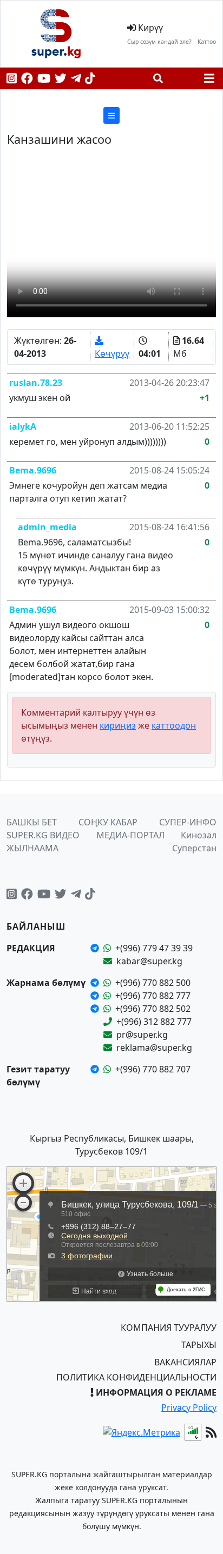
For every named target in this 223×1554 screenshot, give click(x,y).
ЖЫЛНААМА (32, 848)
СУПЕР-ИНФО (188, 822)
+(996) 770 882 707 (153, 1069)
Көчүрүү (112, 353)
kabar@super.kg (149, 961)
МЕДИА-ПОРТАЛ (130, 835)
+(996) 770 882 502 (153, 1009)
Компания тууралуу (169, 1327)
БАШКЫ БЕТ (31, 822)
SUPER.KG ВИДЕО (43, 835)
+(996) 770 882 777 (153, 996)
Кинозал (199, 835)
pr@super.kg (142, 1035)
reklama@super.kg (154, 1047)
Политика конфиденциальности (136, 1377)
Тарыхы (199, 1345)
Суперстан (194, 848)
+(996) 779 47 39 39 (154, 948)
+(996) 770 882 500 (153, 983)
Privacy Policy (189, 1407)
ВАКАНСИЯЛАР (185, 1362)
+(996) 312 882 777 (154, 1022)
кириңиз (118, 725)
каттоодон (174, 725)
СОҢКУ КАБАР (107, 822)
